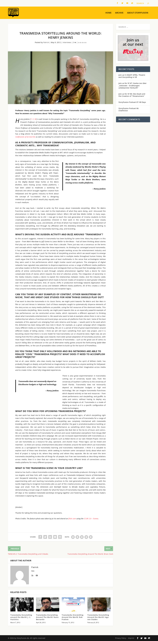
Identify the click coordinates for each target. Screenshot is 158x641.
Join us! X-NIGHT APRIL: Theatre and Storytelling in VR (131, 76)
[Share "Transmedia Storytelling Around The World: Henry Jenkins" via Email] (55, 536)
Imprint (131, 638)
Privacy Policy (120, 638)
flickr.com (72, 518)
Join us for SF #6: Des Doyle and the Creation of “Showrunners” (131, 95)
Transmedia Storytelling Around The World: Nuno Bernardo (47, 617)
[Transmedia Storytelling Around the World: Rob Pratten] (73, 604)
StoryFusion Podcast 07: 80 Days (132, 102)
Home (108, 13)
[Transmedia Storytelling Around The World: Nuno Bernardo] (47, 604)
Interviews (67, 42)
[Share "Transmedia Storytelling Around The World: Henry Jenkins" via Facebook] (40, 536)
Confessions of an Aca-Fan (25, 137)
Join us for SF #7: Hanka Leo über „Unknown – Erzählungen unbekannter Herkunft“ (132, 85)
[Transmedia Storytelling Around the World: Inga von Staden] (99, 604)
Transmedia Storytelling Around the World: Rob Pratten (72, 617)
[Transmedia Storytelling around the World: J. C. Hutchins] (22, 604)
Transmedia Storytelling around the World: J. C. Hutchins (21, 617)
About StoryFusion (137, 13)
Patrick (46, 42)
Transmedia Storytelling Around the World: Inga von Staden (98, 617)
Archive (119, 13)
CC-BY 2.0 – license (91, 518)
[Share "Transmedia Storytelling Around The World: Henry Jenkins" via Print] (60, 536)
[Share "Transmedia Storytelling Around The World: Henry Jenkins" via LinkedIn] (50, 536)
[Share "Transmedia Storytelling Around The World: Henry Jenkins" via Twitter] (45, 536)
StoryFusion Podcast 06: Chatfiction (128, 109)
